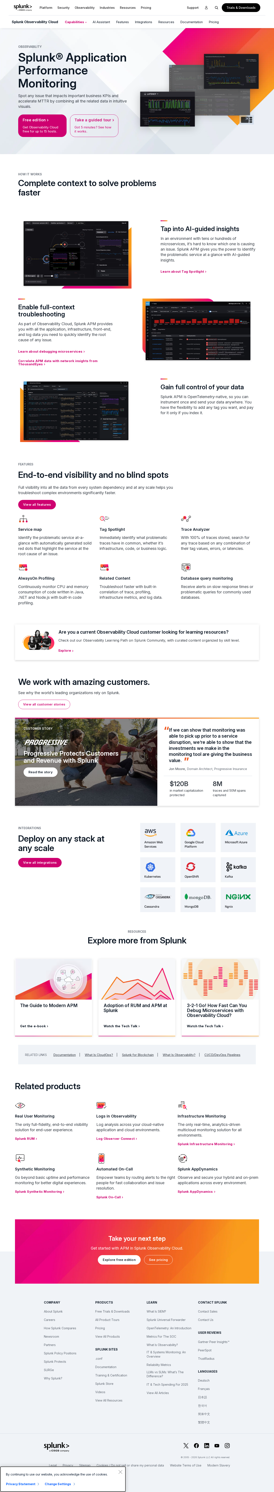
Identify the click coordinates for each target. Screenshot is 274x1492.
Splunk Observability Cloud (35, 22)
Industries (107, 7)
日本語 (202, 1397)
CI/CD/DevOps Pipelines (222, 1055)
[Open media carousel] (246, 120)
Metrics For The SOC (161, 1336)
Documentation (191, 22)
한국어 (202, 1405)
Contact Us (205, 1320)
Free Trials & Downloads (112, 1311)
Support (193, 7)
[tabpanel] (137, 762)
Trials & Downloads (241, 7)
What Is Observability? (179, 1055)
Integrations (143, 22)
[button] (46, 7)
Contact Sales (207, 1311)
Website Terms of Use (185, 1465)
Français (204, 1389)
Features (122, 22)
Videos (100, 1392)
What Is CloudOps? (99, 1055)
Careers (49, 1320)
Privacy (68, 1465)
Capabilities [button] (75, 22)
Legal (53, 1465)
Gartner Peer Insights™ (213, 1342)
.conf (98, 1358)
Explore (64, 650)
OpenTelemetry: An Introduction (169, 1328)
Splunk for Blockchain (138, 1055)
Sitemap (85, 1465)
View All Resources (108, 1400)
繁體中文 (204, 1422)
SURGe (49, 1370)
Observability (85, 7)
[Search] (216, 7)
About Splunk (53, 1311)
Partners (50, 1345)
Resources (128, 7)
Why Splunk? (53, 1378)
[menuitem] (46, 7)
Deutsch (204, 1380)
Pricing (214, 22)
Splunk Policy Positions (60, 1353)
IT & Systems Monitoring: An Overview (166, 1354)
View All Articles (158, 1393)
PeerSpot (204, 1350)
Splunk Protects (55, 1361)
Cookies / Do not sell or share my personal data (130, 1465)
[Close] (120, 1472)
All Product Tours (107, 1320)
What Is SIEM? (156, 1311)
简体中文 (204, 1414)
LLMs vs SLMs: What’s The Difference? (165, 1374)
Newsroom (51, 1336)
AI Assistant (101, 22)
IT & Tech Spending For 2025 (167, 1384)
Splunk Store (104, 1383)
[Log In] (206, 8)
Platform (46, 7)
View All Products (107, 1336)
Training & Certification (111, 1375)
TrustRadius (206, 1358)
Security (63, 7)
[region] (63, 1479)
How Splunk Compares (60, 1328)
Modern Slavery (218, 1465)
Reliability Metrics (159, 1365)
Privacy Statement (20, 1484)
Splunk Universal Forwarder (166, 1320)
